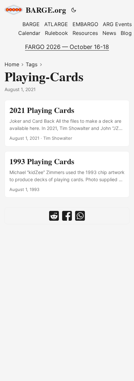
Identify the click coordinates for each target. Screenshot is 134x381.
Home (12, 64)
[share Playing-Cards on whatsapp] (80, 216)
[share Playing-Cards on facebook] (67, 216)
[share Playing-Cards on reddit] (54, 216)
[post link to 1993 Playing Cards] (67, 174)
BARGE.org (46, 9)
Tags (31, 64)
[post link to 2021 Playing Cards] (67, 123)
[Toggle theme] (74, 10)
